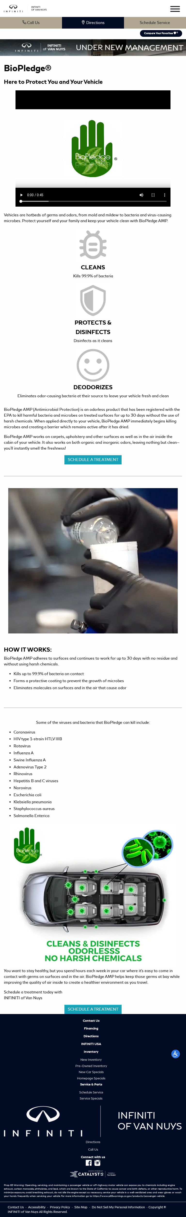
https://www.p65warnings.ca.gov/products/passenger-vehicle (128, 1196)
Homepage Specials (91, 1078)
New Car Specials (91, 1072)
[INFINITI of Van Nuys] (25, 7)
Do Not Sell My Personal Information (119, 1207)
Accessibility (37, 1207)
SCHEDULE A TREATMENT (93, 459)
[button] (175, 1054)
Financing (91, 1028)
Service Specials (91, 1098)
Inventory (91, 1052)
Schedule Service (155, 22)
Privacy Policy (60, 1207)
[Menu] (175, 9)
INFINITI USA (91, 1044)
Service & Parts (91, 1084)
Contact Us (91, 1021)
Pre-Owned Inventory (91, 1066)
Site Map (81, 1207)
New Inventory (91, 1059)
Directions (91, 1036)
